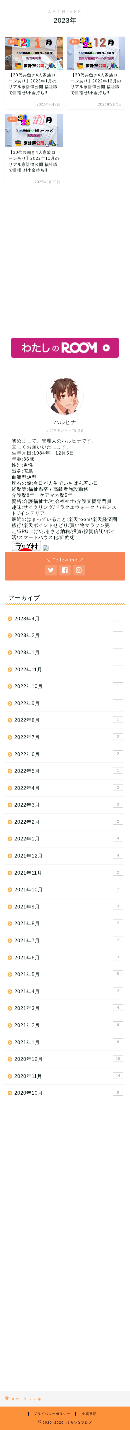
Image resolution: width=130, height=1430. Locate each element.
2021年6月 (66, 957)
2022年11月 (66, 669)
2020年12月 (67, 1059)
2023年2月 (66, 635)
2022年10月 (66, 686)
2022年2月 (66, 822)
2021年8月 (66, 923)
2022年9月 (66, 703)
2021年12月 (66, 856)
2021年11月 (66, 873)
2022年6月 (66, 754)
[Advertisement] (65, 262)
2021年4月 (66, 991)
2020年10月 (66, 1093)
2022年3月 (66, 805)
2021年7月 (66, 940)
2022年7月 (66, 737)
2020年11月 (67, 1076)
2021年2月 (66, 1025)
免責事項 (89, 1414)
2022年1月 (66, 838)
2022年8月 (66, 720)
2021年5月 (66, 974)
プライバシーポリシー (52, 1414)
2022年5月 (66, 771)
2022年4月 (66, 788)
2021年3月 (66, 1008)
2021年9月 (66, 906)
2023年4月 (66, 618)
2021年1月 (66, 1042)
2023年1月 (66, 652)
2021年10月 (66, 889)
